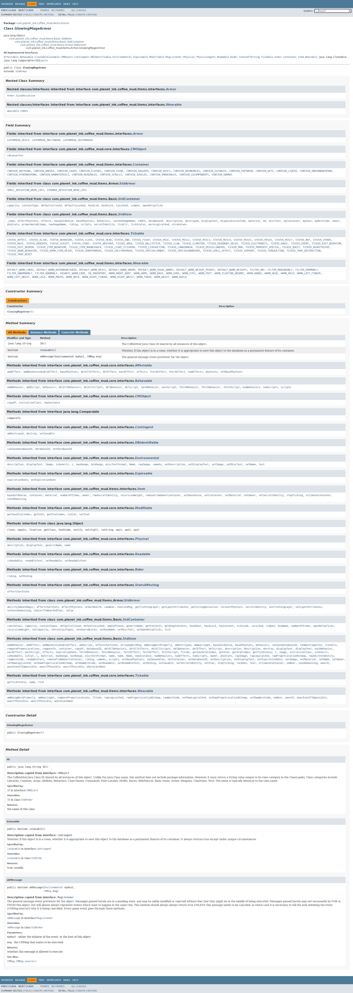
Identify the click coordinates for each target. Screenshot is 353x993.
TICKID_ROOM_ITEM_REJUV (56, 250)
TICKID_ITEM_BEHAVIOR (51, 247)
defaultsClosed (51, 205)
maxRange (82, 464)
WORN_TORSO (144, 276)
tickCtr (122, 224)
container (35, 495)
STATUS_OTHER (322, 239)
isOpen (135, 205)
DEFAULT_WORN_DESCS (92, 269)
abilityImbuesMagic (20, 606)
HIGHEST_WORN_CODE (72, 273)
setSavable (47, 433)
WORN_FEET (205, 273)
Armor (278, 56)
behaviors (103, 220)
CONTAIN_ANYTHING (19, 170)
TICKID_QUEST (291, 247)
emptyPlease (115, 625)
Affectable (11, 56)
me (264, 220)
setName (250, 464)
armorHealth (93, 606)
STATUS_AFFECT (16, 239)
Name (132, 464)
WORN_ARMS (140, 273)
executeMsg (124, 606)
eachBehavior (150, 387)
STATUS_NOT (302, 239)
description (174, 220)
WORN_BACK (156, 273)
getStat (39, 514)
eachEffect (126, 371)
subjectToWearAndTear (48, 610)
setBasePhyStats (231, 371)
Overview (7, 4)
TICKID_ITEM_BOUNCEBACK (85, 247)
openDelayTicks (152, 205)
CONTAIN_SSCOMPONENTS (194, 174)
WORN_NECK (72, 276)
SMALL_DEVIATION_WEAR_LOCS (25, 190)
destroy (31, 433)
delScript (131, 387)
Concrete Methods (74, 332)
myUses (307, 220)
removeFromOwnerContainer (163, 495)
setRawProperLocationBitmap (53, 663)
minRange (97, 464)
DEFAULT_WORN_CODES (20, 269)
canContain (14, 625)
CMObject (67, 56)
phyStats (13, 224)
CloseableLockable (47, 56)
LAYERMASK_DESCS (18, 140)
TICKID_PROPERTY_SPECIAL (262, 247)
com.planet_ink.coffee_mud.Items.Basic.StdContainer (49, 41)
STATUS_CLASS (83, 239)
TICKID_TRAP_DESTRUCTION (303, 250)
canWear (109, 606)
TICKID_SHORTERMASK (88, 250)
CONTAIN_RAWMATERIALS (54, 174)
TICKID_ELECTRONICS (254, 243)
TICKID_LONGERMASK (179, 247)
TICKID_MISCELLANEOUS (210, 247)
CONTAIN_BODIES (44, 170)
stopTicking (295, 495)
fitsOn (185, 652)
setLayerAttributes (308, 606)
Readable (223, 56)
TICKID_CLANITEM (193, 243)
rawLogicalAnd (259, 655)
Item (301, 56)
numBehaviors (251, 387)
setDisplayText (198, 464)
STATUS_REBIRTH (36, 243)
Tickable (267, 56)
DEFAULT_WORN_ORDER (122, 269)
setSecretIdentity (271, 495)
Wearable (311, 56)
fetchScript (231, 387)
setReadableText (76, 560)
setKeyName (107, 629)
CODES (141, 220)
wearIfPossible (50, 666)
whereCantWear (96, 666)
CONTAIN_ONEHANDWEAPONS (316, 170)
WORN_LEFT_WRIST (18, 276)
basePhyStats (85, 220)
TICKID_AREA (124, 243)
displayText (209, 220)
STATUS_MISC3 (201, 239)
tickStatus (138, 224)
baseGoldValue (63, 220)
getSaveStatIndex (19, 514)
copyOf (11, 402)
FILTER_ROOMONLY (306, 269)
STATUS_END (122, 239)
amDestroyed (15, 433)
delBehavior (114, 387)
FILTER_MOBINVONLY (280, 269)
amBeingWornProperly (158, 645)
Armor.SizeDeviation (21, 95)
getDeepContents (176, 625)
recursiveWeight (131, 495)
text (262, 464)
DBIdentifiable (100, 56)
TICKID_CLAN (171, 243)
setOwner (250, 495)
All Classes (78, 10)
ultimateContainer (318, 495)
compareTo (49, 648)
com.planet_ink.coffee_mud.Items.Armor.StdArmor (53, 44)
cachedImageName (124, 220)
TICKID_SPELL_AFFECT (217, 250)
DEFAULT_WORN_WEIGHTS (232, 269)
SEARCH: (308, 11)
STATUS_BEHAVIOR (61, 239)
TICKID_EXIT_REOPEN (20, 247)
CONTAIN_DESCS (160, 170)
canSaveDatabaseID (19, 448)
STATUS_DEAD (103, 239)
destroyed (191, 220)
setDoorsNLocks (86, 629)
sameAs (157, 464)
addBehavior (15, 387)
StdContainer (129, 199)
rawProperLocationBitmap (289, 655)
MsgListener (173, 56)
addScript (33, 387)
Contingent (81, 56)
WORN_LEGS (38, 276)
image (49, 464)
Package (20, 4)
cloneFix (331, 645)
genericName (53, 545)
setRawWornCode (85, 663)
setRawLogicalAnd (19, 663)
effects (142, 371)
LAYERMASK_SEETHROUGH (77, 140)
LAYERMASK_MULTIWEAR (46, 140)
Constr (37, 14)
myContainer (292, 220)
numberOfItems (69, 495)
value (69, 610)
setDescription (175, 464)
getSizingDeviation (204, 606)
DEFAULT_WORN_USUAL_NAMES (155, 269)
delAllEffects (90, 371)
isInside (242, 625)
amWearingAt (202, 645)
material (254, 220)
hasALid (93, 205)
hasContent (226, 625)
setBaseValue (192, 495)
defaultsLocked (75, 205)
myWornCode (322, 220)
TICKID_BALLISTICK (147, 243)
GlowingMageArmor (19, 311)
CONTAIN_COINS (113, 170)
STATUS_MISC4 (222, 239)
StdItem (125, 214)
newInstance (52, 402)
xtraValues (179, 224)
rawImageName (57, 224)
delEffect (109, 371)
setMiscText (234, 464)
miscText (275, 220)
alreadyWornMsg (130, 645)
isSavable (46, 350)
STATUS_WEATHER (102, 243)
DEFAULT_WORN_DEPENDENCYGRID (56, 269)
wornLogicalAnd (158, 224)
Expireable (140, 56)
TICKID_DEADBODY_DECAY (222, 243)
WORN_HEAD (271, 273)
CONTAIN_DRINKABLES (186, 170)
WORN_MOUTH (55, 276)
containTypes (48, 625)
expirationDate (17, 479)
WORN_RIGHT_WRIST (122, 276)
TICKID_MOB (235, 247)
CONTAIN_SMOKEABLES (163, 174)
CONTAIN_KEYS (264, 170)
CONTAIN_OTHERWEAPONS (22, 174)
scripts (86, 224)
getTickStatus (262, 652)
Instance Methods (43, 332)
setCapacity (40, 629)
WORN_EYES (188, 273)
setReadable (53, 560)
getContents (153, 625)
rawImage (144, 464)
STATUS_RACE (15, 243)
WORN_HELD (287, 273)
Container (289, 56)
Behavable (26, 56)
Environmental (122, 56)
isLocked (122, 205)
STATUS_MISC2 (181, 239)
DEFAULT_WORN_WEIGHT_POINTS (195, 269)
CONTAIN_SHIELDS (136, 174)
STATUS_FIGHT (141, 239)
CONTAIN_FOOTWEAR (241, 170)
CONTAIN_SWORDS (222, 174)
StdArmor (21, 71)
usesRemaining (16, 498)
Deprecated (54, 4)
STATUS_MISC (161, 239)
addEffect (13, 371)
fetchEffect (158, 371)
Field (27, 14)
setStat (84, 514)
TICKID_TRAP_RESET (19, 254)
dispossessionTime (232, 220)
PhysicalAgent (205, 56)
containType (30, 205)
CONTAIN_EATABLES (214, 170)
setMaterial (233, 495)
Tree (41, 4)
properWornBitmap (33, 224)
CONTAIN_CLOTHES (90, 170)
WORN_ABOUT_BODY (120, 273)
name (67, 545)
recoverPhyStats (231, 606)
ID (41, 343)
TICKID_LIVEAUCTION (151, 247)
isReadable (14, 560)
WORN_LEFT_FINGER (308, 273)
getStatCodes (56, 514)
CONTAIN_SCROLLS (111, 174)
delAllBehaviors (70, 387)
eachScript (169, 387)
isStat (71, 514)
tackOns (242, 663)
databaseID (155, 220)
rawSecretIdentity (104, 495)
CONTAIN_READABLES (84, 174)
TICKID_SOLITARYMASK (118, 250)
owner (336, 220)
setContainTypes (62, 629)
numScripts (270, 387)
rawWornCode (15, 659)
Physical (189, 56)
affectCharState (18, 591)
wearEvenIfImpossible (22, 666)
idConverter (15, 155)
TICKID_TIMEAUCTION (270, 250)
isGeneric (62, 464)
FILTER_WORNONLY (46, 273)
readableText (33, 560)
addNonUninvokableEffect (40, 371)
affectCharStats (48, 606)
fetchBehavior (188, 387)
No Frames (58, 10)
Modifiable (156, 56)
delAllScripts (93, 387)
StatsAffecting (249, 56)
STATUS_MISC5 (242, 239)
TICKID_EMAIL (279, 243)
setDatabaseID (62, 448)
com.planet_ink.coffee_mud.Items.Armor (42, 23)
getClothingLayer (147, 606)
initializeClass (30, 402)
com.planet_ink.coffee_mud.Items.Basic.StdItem (40, 38)
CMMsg (91, 356)
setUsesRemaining (19, 610)
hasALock (107, 205)
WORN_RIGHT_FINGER (94, 276)
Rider (234, 56)
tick (167, 629)
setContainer (213, 495)
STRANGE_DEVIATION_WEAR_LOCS (67, 190)
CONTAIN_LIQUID (286, 170)
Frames (44, 10)
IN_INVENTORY (97, 273)
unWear (291, 663)
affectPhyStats (27, 220)
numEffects (195, 371)
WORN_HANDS (254, 273)
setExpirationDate (43, 479)
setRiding (25, 576)
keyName (283, 625)
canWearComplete (311, 645)
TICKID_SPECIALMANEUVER (183, 250)
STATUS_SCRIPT (59, 243)
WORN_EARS (172, 273)
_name (11, 220)
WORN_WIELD (179, 276)
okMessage (46, 356)
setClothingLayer (281, 606)
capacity (13, 205)
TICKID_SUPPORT (244, 250)
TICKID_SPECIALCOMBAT (150, 250)
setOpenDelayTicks (149, 629)
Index (66, 4)
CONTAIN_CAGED (66, 170)
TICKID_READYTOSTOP (316, 247)
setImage (217, 464)
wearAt (324, 663)
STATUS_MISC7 (284, 239)
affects (46, 220)
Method (49, 14)
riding (73, 224)
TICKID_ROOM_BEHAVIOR (22, 250)
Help (75, 4)
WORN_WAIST (161, 276)
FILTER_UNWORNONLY (19, 273)
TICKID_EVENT (300, 243)
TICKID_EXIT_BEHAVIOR (326, 243)
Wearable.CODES (17, 111)
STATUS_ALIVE (38, 239)
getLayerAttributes (175, 606)
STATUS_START (81, 243)
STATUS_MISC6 (263, 239)
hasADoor (195, 625)
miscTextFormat (116, 464)
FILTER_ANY (257, 269)
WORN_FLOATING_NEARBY (229, 273)
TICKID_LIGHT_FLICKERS (119, 247)
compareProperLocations (23, 648)
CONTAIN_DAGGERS (137, 170)
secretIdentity (104, 224)
